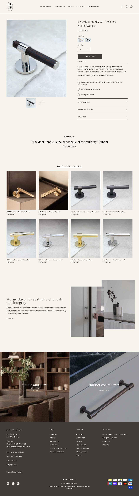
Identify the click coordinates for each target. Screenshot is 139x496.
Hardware (53, 434)
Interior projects (81, 452)
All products (54, 441)
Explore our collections (58, 448)
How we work (81, 445)
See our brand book (57, 452)
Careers (79, 441)
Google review (17, 472)
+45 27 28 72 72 (12, 461)
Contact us (52, 486)
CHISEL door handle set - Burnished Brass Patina (85, 212)
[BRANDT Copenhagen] (10, 6)
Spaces (78, 455)
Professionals (106, 430)
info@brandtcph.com (14, 456)
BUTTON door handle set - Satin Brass (18, 212)
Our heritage (80, 438)
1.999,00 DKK (10, 214)
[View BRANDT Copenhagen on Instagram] (8, 483)
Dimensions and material (85, 109)
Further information (84, 102)
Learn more (104, 390)
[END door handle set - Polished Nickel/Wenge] (31, 103)
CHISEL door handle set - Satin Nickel (114, 260)
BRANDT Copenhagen (71, 483)
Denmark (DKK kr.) (68, 479)
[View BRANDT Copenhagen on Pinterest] (18, 483)
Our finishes (54, 445)
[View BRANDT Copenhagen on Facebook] (13, 483)
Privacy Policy (80, 486)
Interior (52, 438)
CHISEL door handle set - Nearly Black (114, 212)
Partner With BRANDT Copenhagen (114, 434)
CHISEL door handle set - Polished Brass (18, 260)
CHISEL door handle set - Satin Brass (81, 260)
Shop (51, 430)
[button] (122, 6)
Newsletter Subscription (15, 452)
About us (10, 318)
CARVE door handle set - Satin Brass (49, 212)
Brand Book (106, 441)
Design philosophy (82, 448)
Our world (79, 430)
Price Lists (105, 445)
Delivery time (82, 117)
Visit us (35, 390)
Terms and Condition (69, 486)
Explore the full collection (69, 166)
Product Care (59, 486)
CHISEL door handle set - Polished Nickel (51, 260)
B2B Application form (109, 438)
